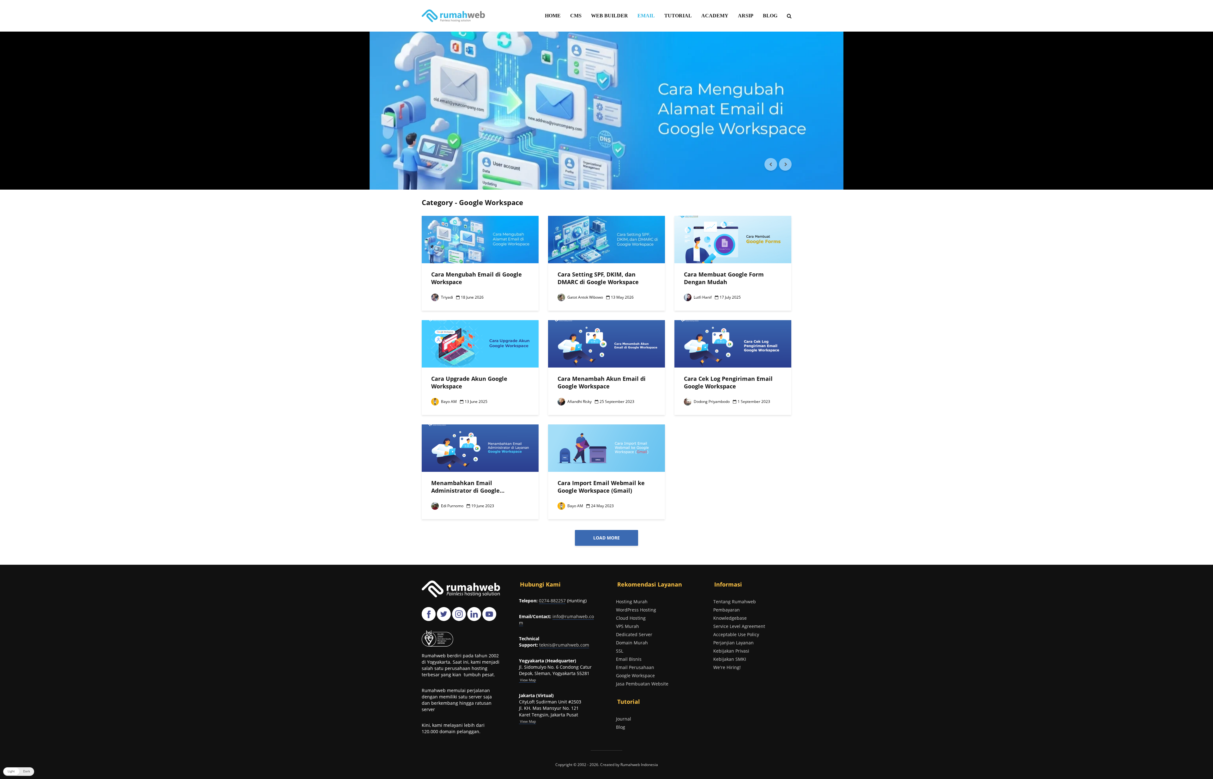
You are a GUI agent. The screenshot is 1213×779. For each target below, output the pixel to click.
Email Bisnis (629, 659)
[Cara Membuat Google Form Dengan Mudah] (732, 238)
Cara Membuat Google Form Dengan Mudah (724, 278)
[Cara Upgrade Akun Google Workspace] (480, 343)
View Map (527, 721)
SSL (619, 651)
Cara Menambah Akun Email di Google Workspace (602, 382)
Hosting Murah (632, 602)
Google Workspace (635, 675)
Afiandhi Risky (579, 401)
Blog (620, 727)
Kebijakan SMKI (729, 659)
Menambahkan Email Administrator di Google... (467, 487)
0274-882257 (552, 601)
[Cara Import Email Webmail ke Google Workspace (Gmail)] (606, 447)
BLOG (770, 15)
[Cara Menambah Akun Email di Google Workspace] (606, 343)
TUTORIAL (678, 15)
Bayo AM (448, 401)
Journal (623, 719)
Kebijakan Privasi (731, 651)
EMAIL (646, 15)
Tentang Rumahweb (734, 602)
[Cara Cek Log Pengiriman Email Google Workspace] (732, 343)
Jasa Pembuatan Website (642, 684)
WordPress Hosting (636, 610)
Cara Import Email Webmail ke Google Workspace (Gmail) (601, 487)
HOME (553, 15)
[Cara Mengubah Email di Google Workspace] (480, 238)
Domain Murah (632, 643)
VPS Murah (627, 626)
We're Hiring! (727, 667)
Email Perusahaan (635, 667)
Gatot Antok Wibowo (584, 297)
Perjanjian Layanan (733, 643)
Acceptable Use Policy (736, 634)
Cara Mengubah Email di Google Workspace (476, 278)
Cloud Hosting (631, 618)
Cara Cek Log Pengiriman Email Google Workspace (728, 382)
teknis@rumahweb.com (564, 645)
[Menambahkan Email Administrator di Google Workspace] (480, 447)
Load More (606, 538)
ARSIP (745, 15)
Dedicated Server (634, 634)
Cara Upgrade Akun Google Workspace (469, 382)
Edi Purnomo (451, 505)
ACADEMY (714, 15)
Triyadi (446, 297)
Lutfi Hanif (702, 297)
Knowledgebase (730, 618)
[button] (18, 771)
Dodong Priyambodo (711, 401)
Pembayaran (726, 610)
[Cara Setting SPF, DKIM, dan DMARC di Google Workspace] (606, 111)
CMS (576, 15)
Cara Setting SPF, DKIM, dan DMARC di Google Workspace (598, 278)
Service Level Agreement (739, 626)
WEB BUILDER (609, 15)
